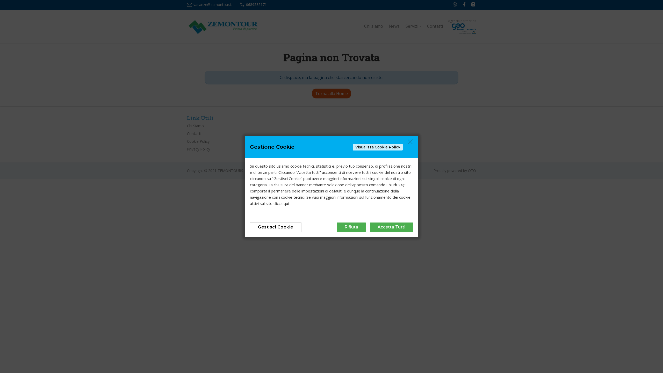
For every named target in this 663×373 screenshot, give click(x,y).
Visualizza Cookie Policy (377, 147)
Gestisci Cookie (275, 227)
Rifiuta (351, 227)
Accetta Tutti (391, 227)
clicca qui (281, 203)
